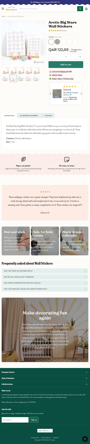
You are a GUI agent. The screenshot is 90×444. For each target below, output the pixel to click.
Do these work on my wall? (76, 50)
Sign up (34, 419)
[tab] (9, 115)
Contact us (56, 438)
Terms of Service (45, 438)
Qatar (44, 430)
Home (3, 16)
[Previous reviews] (50, 93)
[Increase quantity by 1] (80, 56)
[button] (5, 70)
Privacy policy (35, 438)
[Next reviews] (81, 93)
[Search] (80, 8)
